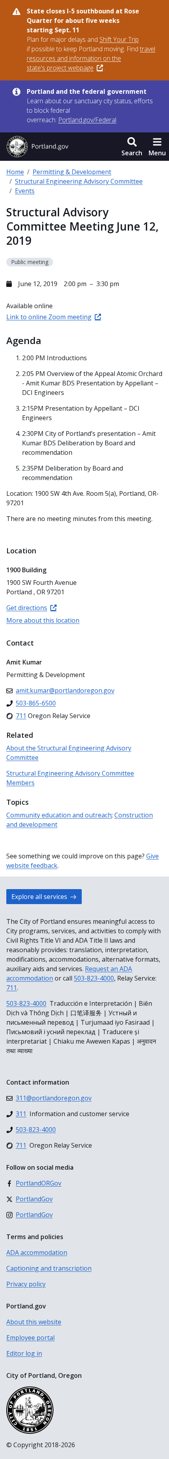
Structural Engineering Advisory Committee (79, 181)
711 (11, 987)
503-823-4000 (94, 978)
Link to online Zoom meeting (49, 317)
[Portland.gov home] (37, 147)
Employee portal (30, 1337)
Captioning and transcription (49, 1268)
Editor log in (24, 1353)
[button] (131, 146)
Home (15, 171)
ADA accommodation (36, 1252)
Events (25, 190)
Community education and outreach (59, 815)
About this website (33, 1322)
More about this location (42, 620)
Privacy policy (26, 1284)
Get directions (26, 607)
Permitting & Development (72, 171)
